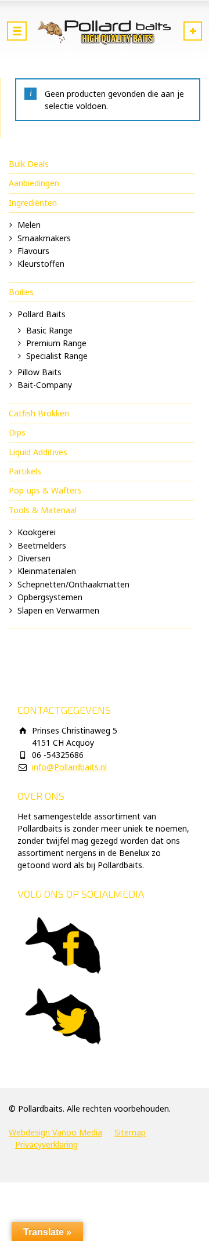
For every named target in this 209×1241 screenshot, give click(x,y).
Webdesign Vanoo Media (55, 1132)
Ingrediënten (33, 202)
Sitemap (130, 1132)
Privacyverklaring (46, 1144)
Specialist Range (57, 355)
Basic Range (49, 330)
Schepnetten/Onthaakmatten (73, 584)
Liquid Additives (38, 452)
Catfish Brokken (39, 413)
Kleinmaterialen (46, 570)
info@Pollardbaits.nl (69, 766)
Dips (17, 432)
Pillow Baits (39, 372)
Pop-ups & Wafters (45, 490)
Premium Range (56, 343)
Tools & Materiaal (43, 510)
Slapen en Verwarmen (58, 610)
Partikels (25, 471)
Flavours (33, 250)
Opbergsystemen (49, 597)
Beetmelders (41, 545)
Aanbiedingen (34, 182)
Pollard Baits (41, 314)
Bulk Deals (29, 163)
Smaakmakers (44, 238)
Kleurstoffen (40, 263)
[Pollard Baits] (104, 32)
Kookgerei (36, 532)
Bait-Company (44, 384)
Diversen (34, 558)
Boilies (21, 291)
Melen (29, 224)
